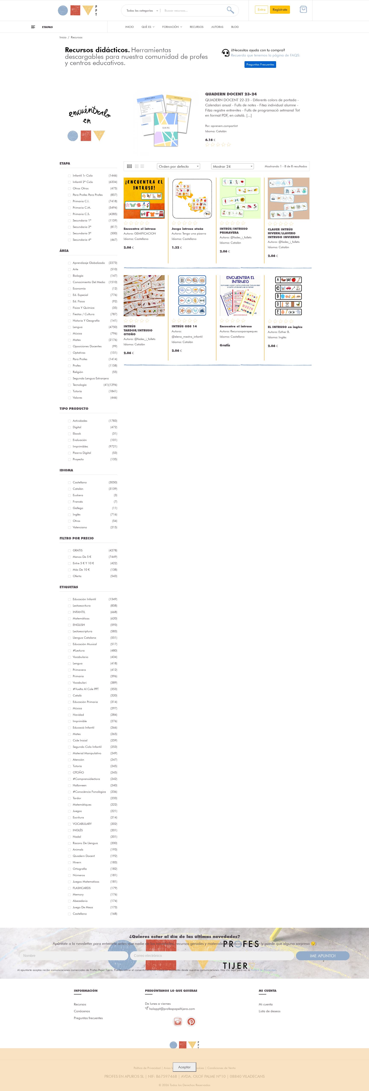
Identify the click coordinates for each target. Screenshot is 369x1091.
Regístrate (280, 9)
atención (95, 759)
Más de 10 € (95, 569)
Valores (95, 397)
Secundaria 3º (95, 233)
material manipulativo (95, 753)
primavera (95, 669)
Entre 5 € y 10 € (95, 563)
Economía (95, 288)
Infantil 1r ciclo (95, 175)
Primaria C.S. (95, 214)
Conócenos (82, 1011)
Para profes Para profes (95, 194)
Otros (95, 520)
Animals (95, 849)
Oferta (95, 576)
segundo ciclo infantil (95, 746)
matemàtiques (95, 804)
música (95, 708)
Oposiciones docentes (95, 346)
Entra (261, 9)
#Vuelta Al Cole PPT (95, 689)
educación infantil (95, 599)
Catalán (95, 488)
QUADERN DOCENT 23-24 (231, 94)
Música (95, 333)
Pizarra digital (95, 452)
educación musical (95, 644)
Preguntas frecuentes (88, 1018)
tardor (95, 798)
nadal (95, 836)
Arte (95, 269)
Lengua (95, 327)
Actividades (95, 420)
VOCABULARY (95, 823)
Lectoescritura (95, 605)
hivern (95, 862)
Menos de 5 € (95, 556)
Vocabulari (95, 682)
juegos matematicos (95, 881)
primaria (95, 676)
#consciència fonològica (95, 791)
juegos (95, 811)
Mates (95, 339)
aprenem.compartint (224, 126)
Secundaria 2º (95, 227)
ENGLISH (95, 624)
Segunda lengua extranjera (95, 379)
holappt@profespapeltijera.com (172, 1009)
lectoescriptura (95, 631)
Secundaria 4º (95, 239)
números (95, 875)
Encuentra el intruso (140, 228)
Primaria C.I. (95, 201)
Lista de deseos (269, 1011)
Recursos (197, 26)
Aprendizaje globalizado (95, 262)
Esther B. (284, 332)
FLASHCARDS (95, 888)
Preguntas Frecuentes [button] (260, 64)
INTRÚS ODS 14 (184, 326)
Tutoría (95, 391)
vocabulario (95, 657)
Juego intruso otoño (187, 228)
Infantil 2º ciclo (95, 182)
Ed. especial (95, 295)
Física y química (95, 307)
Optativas (95, 352)
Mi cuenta (266, 1004)
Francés (95, 501)
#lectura (95, 650)
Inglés (95, 514)
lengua (95, 663)
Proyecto (95, 459)
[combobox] (178, 166)
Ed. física (95, 301)
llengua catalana (95, 637)
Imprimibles (95, 446)
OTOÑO (95, 772)
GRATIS (95, 550)
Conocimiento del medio (95, 282)
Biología (95, 275)
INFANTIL (95, 612)
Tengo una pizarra (194, 233)
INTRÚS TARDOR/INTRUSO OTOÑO (138, 330)
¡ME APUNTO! (323, 955)
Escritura (95, 817)
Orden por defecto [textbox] (174, 166)
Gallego (95, 508)
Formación (171, 26)
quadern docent (95, 856)
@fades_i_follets (241, 237)
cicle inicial (95, 740)
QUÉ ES (147, 26)
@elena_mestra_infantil (187, 336)
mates (95, 734)
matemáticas (95, 618)
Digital (95, 427)
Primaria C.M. (95, 207)
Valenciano (95, 527)
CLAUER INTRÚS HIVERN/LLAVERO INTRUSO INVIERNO (284, 233)
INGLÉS (95, 830)
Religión (95, 372)
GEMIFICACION (145, 233)
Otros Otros (95, 188)
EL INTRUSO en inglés (285, 327)
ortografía (95, 868)
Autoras (217, 26)
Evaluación (95, 440)
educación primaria (95, 702)
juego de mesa (95, 907)
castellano (95, 913)
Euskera (95, 495)
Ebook (95, 433)
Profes (95, 365)
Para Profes (95, 359)
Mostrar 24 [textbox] (222, 166)
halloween (95, 785)
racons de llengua (95, 843)
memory (95, 894)
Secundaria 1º (95, 220)
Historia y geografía (95, 320)
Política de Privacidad (263, 970)
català (95, 695)
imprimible (95, 721)
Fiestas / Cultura (95, 314)
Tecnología (91, 384)
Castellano (95, 482)
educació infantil (95, 727)
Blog (235, 26)
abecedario (95, 900)
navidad (95, 714)
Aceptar (184, 1067)
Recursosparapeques (244, 331)
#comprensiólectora (95, 779)
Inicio (129, 26)
